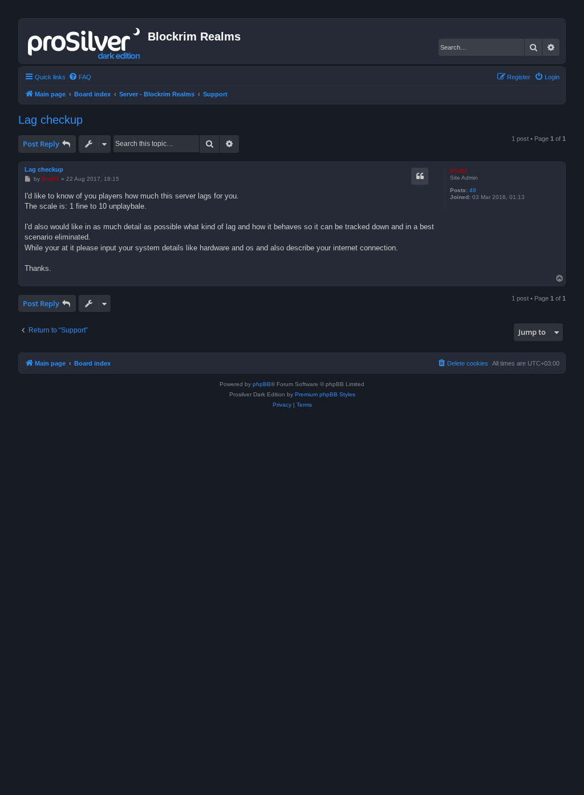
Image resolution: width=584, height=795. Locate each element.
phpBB (262, 384)
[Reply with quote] (419, 176)
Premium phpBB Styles (325, 394)
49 (472, 190)
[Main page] (85, 41)
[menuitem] (79, 77)
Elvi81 (459, 171)
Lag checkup (50, 119)
